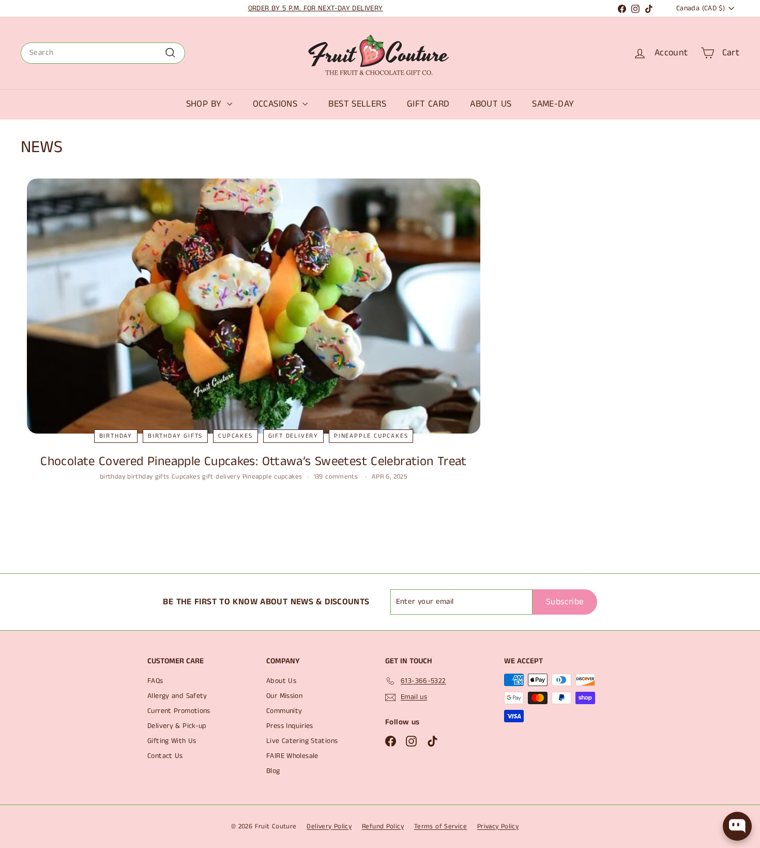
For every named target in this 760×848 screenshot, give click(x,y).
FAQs (155, 681)
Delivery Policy (329, 826)
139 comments (337, 477)
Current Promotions (178, 711)
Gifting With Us (171, 741)
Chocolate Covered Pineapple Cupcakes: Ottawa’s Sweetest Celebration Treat (253, 461)
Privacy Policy (498, 826)
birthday (115, 436)
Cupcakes (235, 436)
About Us (281, 681)
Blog (273, 771)
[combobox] (103, 53)
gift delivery (293, 436)
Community (284, 711)
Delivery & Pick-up (177, 726)
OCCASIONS (276, 104)
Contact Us (165, 756)
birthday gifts (175, 436)
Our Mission (284, 696)
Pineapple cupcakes (371, 436)
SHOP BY (205, 104)
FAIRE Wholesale (292, 756)
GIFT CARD (428, 104)
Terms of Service (440, 826)
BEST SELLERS (357, 104)
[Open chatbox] (737, 826)
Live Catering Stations (302, 741)
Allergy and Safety (177, 696)
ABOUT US (490, 104)
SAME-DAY (553, 104)
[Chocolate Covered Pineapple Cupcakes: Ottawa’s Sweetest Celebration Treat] (253, 306)
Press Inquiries (289, 726)
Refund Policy (383, 826)
